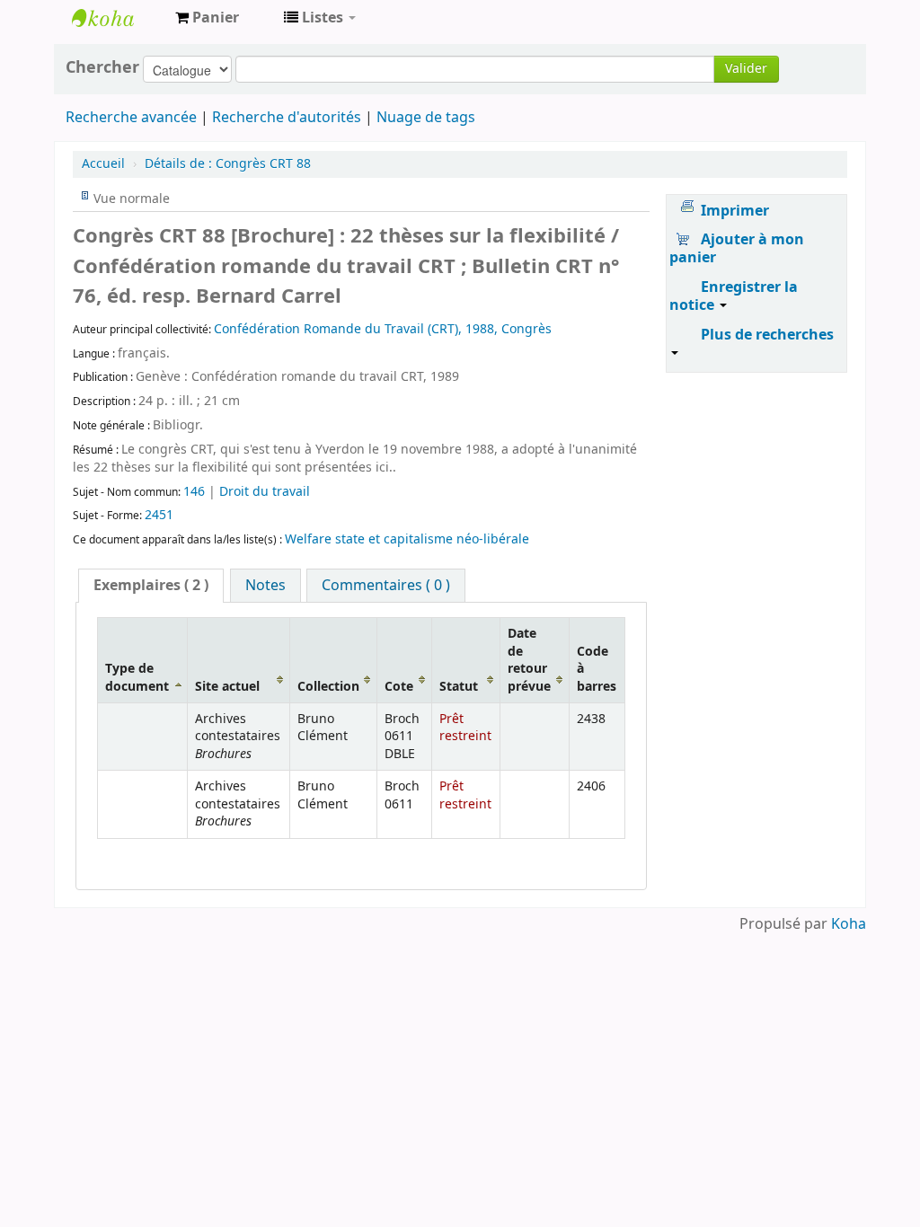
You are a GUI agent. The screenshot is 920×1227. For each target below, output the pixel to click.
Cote (399, 686)
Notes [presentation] (265, 585)
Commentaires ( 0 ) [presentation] (386, 585)
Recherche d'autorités (286, 117)
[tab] (151, 586)
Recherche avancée (131, 117)
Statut (458, 686)
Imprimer (735, 211)
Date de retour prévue (529, 659)
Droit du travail (264, 491)
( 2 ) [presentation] (150, 585)
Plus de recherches (767, 335)
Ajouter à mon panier (736, 249)
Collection (328, 686)
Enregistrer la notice (733, 296)
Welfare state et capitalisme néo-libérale (407, 539)
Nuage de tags (425, 117)
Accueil (103, 163)
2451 (159, 515)
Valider (746, 68)
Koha (848, 924)
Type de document (137, 677)
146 (194, 491)
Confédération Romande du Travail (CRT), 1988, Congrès (383, 329)
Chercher (102, 67)
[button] (207, 18)
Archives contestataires (117, 18)
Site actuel (227, 686)
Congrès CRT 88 (228, 163)
